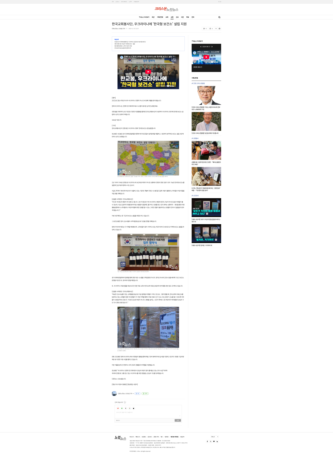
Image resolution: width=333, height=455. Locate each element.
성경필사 (195, 138)
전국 (193, 17)
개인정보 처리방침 (174, 437)
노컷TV (130, 1)
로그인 (219, 1)
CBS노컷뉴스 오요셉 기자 (118, 28)
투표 (187, 17)
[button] (200, 46)
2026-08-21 (197, 67)
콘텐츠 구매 (156, 437)
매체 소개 (138, 437)
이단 (182, 17)
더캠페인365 (136, 1)
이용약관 (166, 437)
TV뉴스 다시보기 (144, 17)
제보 (162, 437)
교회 (172, 17)
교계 (167, 17)
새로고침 (125, 402)
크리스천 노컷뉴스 (166, 9)
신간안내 (195, 195)
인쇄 (219, 28)
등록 (178, 420)
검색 (219, 17)
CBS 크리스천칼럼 (199, 83)
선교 (177, 17)
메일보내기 (126, 28)
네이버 (146, 393)
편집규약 (182, 437)
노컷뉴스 (117, 1)
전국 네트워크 (124, 1)
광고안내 (149, 437)
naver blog (214, 441)
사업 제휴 (144, 437)
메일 (138, 393)
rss (217, 441)
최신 (153, 17)
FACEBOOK (207, 441)
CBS (113, 1)
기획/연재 (160, 17)
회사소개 (131, 437)
